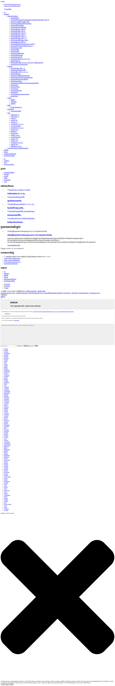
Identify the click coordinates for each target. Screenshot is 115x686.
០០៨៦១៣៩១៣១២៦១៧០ (11, 263)
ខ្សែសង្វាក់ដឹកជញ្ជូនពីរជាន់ (17, 25)
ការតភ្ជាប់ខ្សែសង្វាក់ (15, 137)
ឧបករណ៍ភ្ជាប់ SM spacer (17, 128)
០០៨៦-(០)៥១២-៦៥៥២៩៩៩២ (12, 260)
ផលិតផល (6, 14)
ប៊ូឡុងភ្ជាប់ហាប (14, 133)
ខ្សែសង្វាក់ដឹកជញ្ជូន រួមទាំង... (15, 208)
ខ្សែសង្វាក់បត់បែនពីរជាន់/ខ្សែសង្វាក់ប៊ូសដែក (22, 77)
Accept (3, 684)
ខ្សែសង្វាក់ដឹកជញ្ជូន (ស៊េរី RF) (18, 29)
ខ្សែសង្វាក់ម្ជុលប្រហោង (16, 48)
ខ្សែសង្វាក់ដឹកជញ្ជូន (15, 74)
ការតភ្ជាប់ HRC (15, 129)
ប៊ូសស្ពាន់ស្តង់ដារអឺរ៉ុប (16, 111)
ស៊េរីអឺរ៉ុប (13, 100)
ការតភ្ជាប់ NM (14, 139)
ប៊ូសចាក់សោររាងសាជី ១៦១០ (35, 293)
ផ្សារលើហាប (14, 131)
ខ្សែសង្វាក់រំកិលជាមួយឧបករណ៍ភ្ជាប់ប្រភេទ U (22, 46)
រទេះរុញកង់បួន (14, 89)
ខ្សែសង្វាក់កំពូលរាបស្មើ (16, 57)
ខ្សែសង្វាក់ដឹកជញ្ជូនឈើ (17, 55)
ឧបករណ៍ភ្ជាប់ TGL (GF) (17, 124)
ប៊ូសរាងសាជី (10, 109)
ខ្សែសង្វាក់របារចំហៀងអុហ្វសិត (18, 70)
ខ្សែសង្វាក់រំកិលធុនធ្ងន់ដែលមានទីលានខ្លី (53, 293)
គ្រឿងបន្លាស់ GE (15, 115)
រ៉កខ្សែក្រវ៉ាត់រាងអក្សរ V (16, 107)
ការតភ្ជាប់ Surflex (15, 135)
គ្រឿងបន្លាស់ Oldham (16, 146)
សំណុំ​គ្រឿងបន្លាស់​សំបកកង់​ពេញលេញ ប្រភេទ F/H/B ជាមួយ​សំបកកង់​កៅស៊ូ (29, 235)
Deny (7, 684)
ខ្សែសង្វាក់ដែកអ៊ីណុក (12, 16)
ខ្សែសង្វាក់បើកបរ (15, 18)
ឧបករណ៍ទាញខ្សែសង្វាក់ (21, 293)
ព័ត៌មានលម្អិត (16, 245)
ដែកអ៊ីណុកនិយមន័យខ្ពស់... (15, 222)
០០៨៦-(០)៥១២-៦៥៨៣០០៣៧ (12, 6)
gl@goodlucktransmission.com (12, 4)
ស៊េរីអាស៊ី (13, 103)
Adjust (11, 684)
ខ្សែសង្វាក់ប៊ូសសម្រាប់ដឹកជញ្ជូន (18, 27)
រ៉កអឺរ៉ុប (9, 105)
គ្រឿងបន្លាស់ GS (15, 116)
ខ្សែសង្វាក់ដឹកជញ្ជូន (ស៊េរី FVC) (19, 38)
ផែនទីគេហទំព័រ (41, 291)
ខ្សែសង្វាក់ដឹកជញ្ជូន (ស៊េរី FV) (18, 35)
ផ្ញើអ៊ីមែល (3, 297)
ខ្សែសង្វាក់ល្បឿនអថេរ (16, 90)
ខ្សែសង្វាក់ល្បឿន (15, 49)
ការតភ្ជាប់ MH (14, 141)
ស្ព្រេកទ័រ (9, 98)
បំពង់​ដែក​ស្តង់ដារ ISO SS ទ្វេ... (16, 193)
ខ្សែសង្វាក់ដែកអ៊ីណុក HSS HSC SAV (20, 59)
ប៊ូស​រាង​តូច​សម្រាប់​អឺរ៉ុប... (14, 215)
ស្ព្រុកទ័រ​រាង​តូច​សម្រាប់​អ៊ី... (14, 201)
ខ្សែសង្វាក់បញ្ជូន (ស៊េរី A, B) (18, 68)
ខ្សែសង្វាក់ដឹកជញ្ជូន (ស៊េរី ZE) (18, 42)
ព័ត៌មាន (6, 152)
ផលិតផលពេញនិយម (31, 291)
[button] (57, 597)
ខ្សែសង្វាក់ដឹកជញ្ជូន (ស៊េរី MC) (18, 33)
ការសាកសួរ (10, 245)
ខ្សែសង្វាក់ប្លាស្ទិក (15, 51)
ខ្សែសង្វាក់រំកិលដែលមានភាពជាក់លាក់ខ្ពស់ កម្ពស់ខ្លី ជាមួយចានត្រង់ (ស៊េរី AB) (30, 20)
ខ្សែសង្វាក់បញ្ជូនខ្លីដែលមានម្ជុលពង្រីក (20, 22)
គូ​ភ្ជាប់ (8, 113)
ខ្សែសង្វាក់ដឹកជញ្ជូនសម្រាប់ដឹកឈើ (19, 79)
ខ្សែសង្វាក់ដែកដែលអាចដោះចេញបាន (20, 94)
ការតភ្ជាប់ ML (14, 120)
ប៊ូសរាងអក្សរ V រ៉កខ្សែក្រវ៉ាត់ (71, 293)
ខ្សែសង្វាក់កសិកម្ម (15, 87)
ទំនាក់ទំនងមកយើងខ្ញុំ (9, 156)
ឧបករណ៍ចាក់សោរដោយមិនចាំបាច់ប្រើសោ (17, 148)
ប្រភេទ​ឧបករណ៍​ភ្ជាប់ (16, 126)
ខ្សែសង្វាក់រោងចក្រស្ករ (16, 81)
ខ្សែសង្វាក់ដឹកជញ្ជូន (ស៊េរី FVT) (19, 36)
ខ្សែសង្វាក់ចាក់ (14, 85)
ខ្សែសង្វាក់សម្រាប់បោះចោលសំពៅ (19, 64)
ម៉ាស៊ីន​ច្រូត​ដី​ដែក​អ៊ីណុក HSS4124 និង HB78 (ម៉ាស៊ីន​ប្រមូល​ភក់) (27, 62)
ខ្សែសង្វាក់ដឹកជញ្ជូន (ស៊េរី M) (18, 31)
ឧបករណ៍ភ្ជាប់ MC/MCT (17, 142)
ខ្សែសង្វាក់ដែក (14, 96)
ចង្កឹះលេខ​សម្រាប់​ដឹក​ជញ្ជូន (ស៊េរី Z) (19, 40)
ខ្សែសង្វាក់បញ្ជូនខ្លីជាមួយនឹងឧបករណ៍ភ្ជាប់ (21, 23)
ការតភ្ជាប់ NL (14, 122)
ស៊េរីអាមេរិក (14, 102)
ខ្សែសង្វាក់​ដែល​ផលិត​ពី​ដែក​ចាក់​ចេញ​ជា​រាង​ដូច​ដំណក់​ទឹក (25, 83)
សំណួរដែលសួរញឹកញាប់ (10, 154)
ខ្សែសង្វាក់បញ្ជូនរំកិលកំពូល (17, 53)
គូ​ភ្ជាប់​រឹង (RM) (14, 144)
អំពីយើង (6, 150)
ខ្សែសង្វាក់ (9, 66)
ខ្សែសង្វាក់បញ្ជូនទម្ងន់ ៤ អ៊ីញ (8, 293)
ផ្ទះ (4, 12)
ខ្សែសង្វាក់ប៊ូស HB (15, 61)
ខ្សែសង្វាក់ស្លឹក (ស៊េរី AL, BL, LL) (19, 72)
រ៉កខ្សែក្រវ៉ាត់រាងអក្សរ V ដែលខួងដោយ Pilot (89, 293)
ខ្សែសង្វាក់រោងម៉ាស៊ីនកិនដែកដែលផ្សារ (20, 75)
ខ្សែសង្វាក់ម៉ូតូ (14, 92)
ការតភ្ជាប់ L (14, 118)
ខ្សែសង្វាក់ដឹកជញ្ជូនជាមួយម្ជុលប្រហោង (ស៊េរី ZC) (23, 44)
